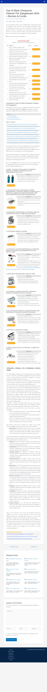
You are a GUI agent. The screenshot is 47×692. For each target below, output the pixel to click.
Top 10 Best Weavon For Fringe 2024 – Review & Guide (12, 583)
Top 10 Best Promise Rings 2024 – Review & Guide (31, 572)
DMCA (11, 659)
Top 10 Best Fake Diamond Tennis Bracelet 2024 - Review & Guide (22, 536)
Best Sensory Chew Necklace (12, 117)
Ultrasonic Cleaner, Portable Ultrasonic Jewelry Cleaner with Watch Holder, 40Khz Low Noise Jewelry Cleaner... (23, 137)
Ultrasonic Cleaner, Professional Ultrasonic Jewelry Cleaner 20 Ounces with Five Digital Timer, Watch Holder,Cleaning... (22, 133)
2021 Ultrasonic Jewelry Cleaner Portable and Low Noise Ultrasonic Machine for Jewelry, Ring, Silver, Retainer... (22, 139)
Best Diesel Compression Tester (13, 269)
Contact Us (11, 654)
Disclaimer (11, 653)
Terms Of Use (11, 658)
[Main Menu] (44, 1)
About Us (11, 656)
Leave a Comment (10, 18)
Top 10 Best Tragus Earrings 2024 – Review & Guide (32, 591)
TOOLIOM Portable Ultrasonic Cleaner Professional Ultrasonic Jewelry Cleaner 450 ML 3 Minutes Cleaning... (23, 127)
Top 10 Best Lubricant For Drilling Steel (31, 267)
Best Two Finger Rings (11, 115)
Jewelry (17, 18)
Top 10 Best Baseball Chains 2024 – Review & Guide (32, 582)
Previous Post (13, 546)
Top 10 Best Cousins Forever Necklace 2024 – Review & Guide (14, 574)
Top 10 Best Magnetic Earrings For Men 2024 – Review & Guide (13, 564)
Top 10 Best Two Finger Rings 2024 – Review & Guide (14, 591)
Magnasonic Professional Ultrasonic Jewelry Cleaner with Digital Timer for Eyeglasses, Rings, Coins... (21, 129)
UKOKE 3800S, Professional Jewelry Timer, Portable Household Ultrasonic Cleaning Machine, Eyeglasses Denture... (23, 135)
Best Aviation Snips (29, 269)
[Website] (36, 628)
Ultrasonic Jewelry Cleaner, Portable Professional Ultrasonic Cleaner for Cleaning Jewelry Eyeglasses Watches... (22, 131)
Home (10, 649)
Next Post (34, 546)
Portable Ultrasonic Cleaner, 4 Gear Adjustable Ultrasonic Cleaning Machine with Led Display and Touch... (23, 141)
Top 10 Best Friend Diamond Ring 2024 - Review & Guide (20, 534)
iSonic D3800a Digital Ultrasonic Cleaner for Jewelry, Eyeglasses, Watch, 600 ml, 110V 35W (23, 143)
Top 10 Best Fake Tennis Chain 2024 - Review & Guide (19, 538)
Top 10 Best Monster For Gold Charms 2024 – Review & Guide (32, 564)
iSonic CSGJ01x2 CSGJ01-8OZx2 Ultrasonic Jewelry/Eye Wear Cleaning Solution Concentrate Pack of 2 (22, 125)
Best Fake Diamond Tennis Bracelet (14, 119)
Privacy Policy (11, 651)
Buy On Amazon (36, 49)
